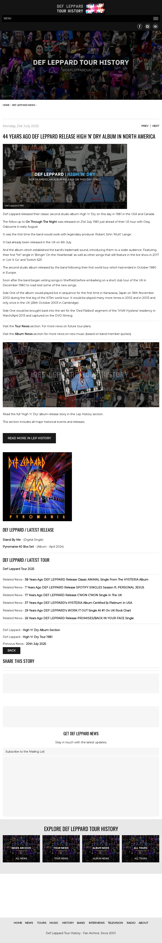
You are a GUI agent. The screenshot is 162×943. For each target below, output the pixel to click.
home (6, 105)
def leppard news (23, 105)
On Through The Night (41, 222)
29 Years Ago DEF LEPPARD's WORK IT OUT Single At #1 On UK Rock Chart (78, 610)
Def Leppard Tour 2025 (18, 569)
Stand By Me (12, 539)
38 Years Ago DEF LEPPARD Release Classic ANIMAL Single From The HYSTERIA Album (86, 579)
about (143, 922)
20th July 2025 (36, 644)
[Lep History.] (81, 406)
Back (12, 650)
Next (156, 125)
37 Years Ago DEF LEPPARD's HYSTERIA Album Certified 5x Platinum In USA (78, 603)
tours (41, 922)
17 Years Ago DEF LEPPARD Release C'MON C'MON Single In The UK (73, 595)
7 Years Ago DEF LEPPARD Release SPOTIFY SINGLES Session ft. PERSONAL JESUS (84, 587)
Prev (144, 125)
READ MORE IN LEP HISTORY (29, 438)
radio (131, 922)
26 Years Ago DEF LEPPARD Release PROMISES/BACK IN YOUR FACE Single (79, 618)
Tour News (22, 326)
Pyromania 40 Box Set (18, 546)
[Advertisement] (127, 108)
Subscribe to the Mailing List (25, 751)
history (68, 922)
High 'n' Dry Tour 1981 (38, 637)
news (29, 922)
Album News (24, 334)
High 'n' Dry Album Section (41, 630)
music (54, 922)
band (81, 922)
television (115, 922)
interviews (97, 922)
